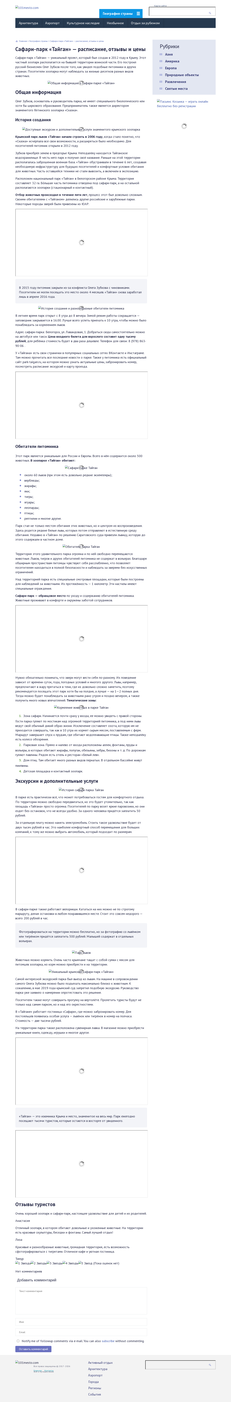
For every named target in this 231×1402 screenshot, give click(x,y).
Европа (171, 68)
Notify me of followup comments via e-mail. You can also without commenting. (82, 1341)
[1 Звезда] (23, 1263)
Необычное (115, 23)
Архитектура (28, 23)
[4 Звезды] (71, 1263)
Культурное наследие (83, 23)
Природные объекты (182, 75)
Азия (169, 54)
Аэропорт (52, 23)
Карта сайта (160, 5)
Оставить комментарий (33, 1349)
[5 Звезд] (85, 1263)
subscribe (108, 1341)
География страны (118, 13)
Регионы (94, 1388)
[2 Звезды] (39, 1263)
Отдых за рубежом (145, 23)
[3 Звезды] (55, 1263)
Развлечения (175, 81)
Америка (172, 61)
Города (93, 1382)
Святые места (176, 88)
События (94, 1394)
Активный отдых (100, 1362)
